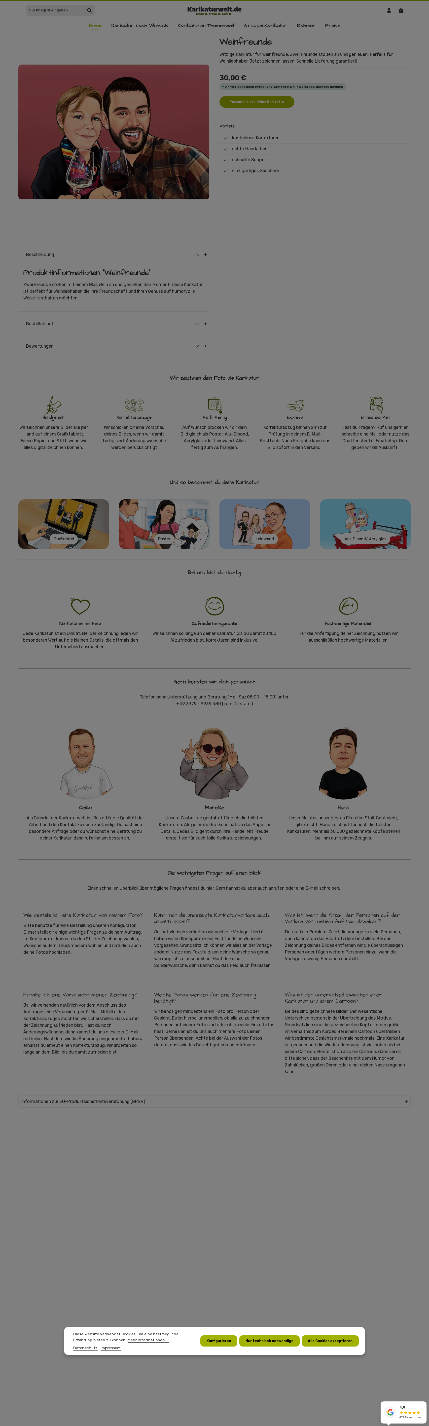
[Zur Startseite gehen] (215, 10)
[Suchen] (89, 10)
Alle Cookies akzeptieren (330, 1341)
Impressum (111, 1347)
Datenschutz (85, 1347)
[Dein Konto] (388, 10)
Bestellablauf (40, 324)
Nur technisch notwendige (269, 1341)
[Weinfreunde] (113, 132)
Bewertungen (40, 346)
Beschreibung (40, 254)
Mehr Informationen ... (148, 1340)
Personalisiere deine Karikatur (257, 102)
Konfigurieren (219, 1341)
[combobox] (55, 10)
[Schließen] (423, 1405)
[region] (113, 132)
